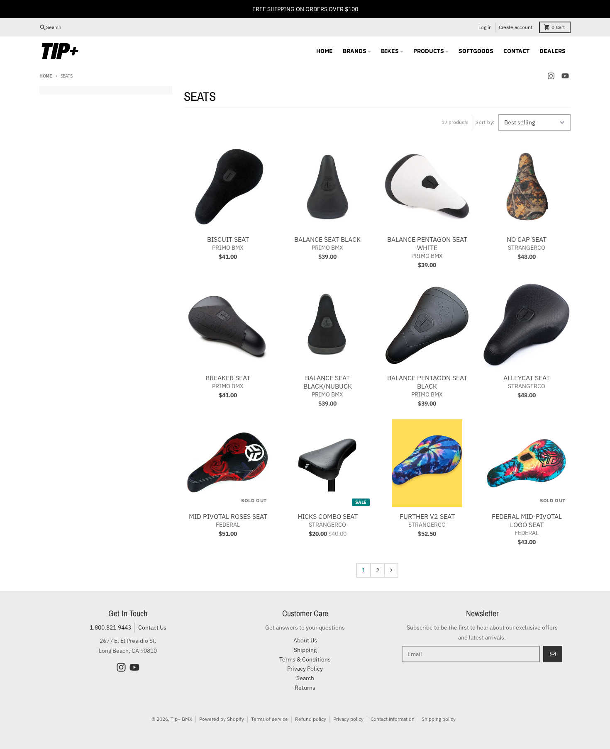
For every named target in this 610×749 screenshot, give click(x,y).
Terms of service (269, 719)
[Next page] (391, 570)
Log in (485, 27)
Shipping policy (439, 719)
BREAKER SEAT (227, 378)
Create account (515, 27)
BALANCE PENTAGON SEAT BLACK (427, 382)
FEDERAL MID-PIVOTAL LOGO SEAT (527, 520)
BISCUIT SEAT (228, 239)
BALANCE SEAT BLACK (327, 239)
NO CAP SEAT (527, 239)
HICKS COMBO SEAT (328, 516)
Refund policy (310, 719)
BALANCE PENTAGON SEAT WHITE (427, 243)
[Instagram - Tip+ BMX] (551, 76)
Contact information (393, 719)
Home (45, 76)
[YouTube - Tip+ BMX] (565, 76)
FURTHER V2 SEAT (427, 516)
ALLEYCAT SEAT (526, 378)
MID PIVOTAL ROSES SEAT (228, 516)
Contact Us (152, 627)
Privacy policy (348, 719)
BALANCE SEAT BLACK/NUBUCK (327, 382)
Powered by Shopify (221, 719)
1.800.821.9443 (110, 627)
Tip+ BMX (181, 719)
